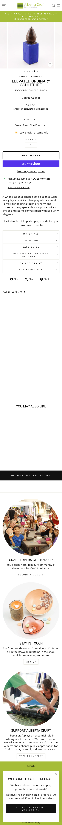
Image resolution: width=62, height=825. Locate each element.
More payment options (31, 171)
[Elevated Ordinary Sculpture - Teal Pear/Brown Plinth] (8, 383)
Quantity (31, 139)
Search (31, 765)
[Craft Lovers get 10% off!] (31, 527)
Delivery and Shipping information (30, 255)
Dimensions (31, 240)
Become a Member (31, 574)
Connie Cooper (31, 76)
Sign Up (31, 662)
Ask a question (31, 269)
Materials (31, 233)
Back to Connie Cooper (33, 475)
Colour (30, 119)
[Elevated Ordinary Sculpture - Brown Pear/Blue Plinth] (11, 383)
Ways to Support (31, 756)
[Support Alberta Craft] (31, 697)
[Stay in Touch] (31, 610)
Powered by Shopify (31, 822)
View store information (18, 187)
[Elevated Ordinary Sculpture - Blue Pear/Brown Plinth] (4, 383)
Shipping (18, 108)
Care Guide (31, 246)
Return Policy (31, 262)
